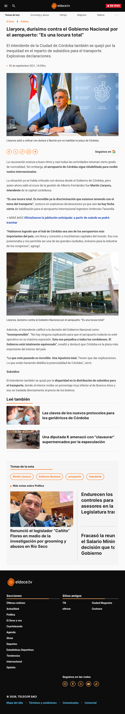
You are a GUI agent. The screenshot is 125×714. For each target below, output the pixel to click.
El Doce (10, 21)
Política (25, 21)
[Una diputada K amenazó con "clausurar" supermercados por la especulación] (23, 439)
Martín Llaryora (22, 476)
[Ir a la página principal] (60, 6)
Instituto (119, 15)
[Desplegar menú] (6, 6)
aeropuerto (74, 476)
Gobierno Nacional (49, 476)
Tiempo (63, 15)
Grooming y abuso (39, 15)
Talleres (100, 15)
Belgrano (81, 15)
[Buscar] (14, 5)
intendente (95, 476)
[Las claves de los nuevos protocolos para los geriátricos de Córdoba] (23, 415)
